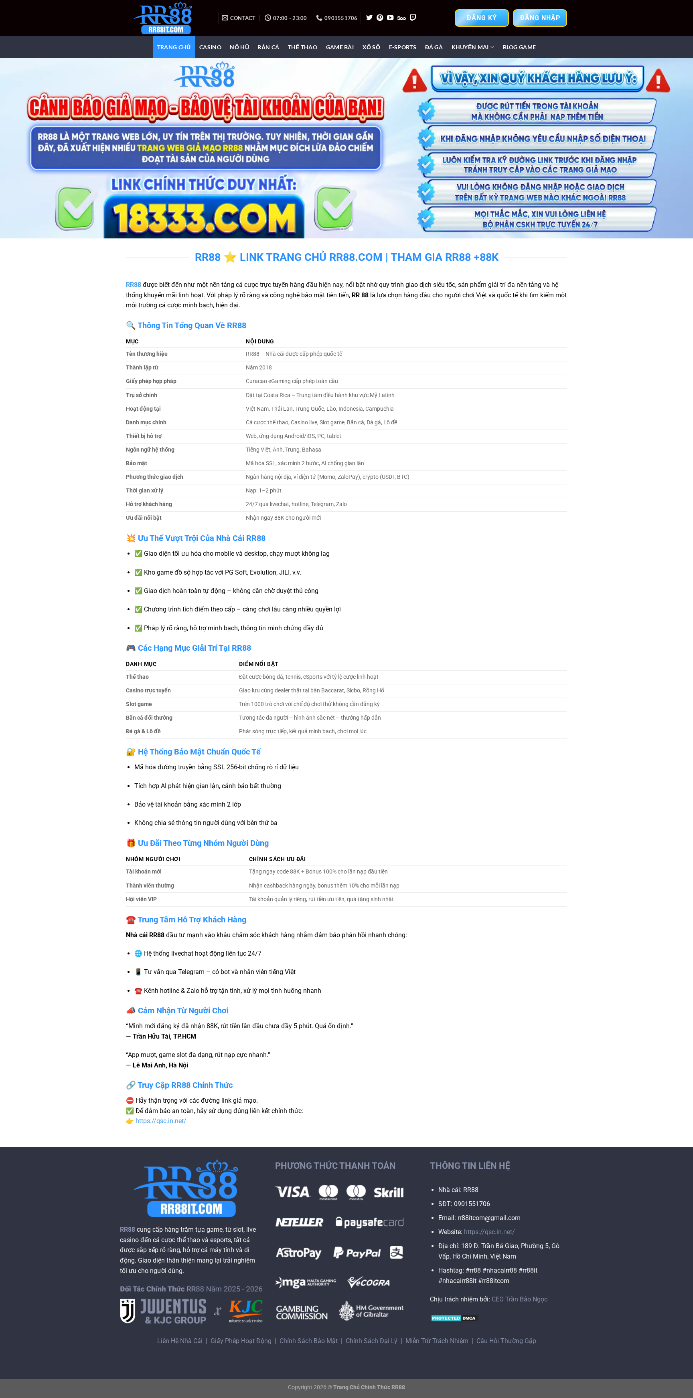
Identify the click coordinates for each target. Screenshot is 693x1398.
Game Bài (340, 47)
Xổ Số (371, 47)
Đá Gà (434, 47)
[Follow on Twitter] (369, 18)
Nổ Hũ (239, 47)
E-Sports (402, 47)
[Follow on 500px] (401, 18)
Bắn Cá (268, 47)
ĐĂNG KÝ (482, 18)
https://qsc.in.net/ (161, 1121)
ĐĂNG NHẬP (540, 18)
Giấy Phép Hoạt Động (241, 1341)
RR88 (133, 284)
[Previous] (24, 148)
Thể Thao (302, 47)
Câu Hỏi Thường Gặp (506, 1341)
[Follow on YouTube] (390, 18)
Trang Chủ (174, 47)
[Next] (669, 148)
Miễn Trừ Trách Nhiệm (436, 1341)
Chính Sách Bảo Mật (309, 1341)
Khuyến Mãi (470, 47)
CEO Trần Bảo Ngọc (519, 1299)
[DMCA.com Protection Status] (454, 1317)
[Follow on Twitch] (413, 18)
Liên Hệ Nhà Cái (180, 1341)
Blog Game (519, 47)
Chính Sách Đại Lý (371, 1341)
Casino (210, 47)
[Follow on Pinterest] (380, 18)
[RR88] (166, 17)
